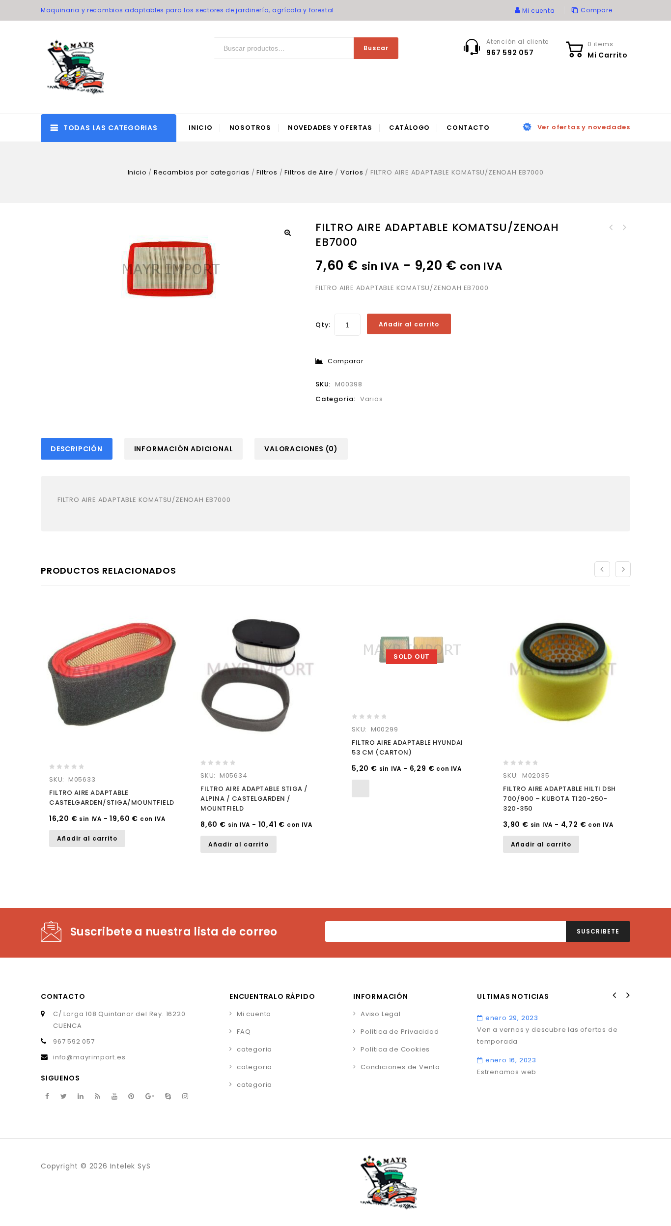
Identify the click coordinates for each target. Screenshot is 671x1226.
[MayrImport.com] (77, 67)
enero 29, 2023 (511, 1017)
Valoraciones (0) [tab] (301, 449)
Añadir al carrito (409, 324)
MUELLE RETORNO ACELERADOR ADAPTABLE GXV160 (623, 227)
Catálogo (409, 127)
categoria (254, 1049)
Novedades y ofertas (330, 127)
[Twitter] (64, 1097)
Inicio (201, 127)
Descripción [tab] (77, 449)
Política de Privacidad (400, 1031)
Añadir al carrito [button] (87, 838)
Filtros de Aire (308, 172)
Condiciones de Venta (400, 1067)
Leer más (360, 788)
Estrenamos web (506, 1072)
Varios (351, 172)
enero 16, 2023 (510, 1060)
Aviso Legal (381, 1014)
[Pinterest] (131, 1097)
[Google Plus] (150, 1097)
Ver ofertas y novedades (583, 127)
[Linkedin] (80, 1097)
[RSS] (97, 1097)
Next (627, 995)
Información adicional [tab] (183, 449)
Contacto (468, 127)
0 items (600, 44)
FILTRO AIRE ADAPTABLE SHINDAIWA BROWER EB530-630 (611, 227)
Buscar (376, 48)
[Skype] (168, 1097)
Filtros (267, 172)
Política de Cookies (395, 1049)
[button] (287, 232)
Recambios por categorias (202, 172)
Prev (614, 995)
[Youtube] (114, 1097)
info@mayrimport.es (89, 1057)
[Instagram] (185, 1097)
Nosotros (250, 127)
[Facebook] (47, 1097)
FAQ (244, 1031)
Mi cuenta (254, 1014)
